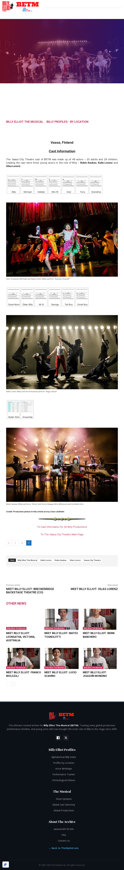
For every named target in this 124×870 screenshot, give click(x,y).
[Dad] (68, 181)
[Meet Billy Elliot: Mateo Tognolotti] (61, 619)
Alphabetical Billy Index (64, 757)
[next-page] (13, 684)
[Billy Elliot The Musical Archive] (62, 716)
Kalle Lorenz (46, 560)
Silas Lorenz (75, 560)
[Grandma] (95, 181)
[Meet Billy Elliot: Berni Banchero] (100, 619)
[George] (54, 294)
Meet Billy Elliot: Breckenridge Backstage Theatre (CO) (30, 590)
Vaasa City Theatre (92, 560)
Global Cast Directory (63, 804)
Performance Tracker (63, 774)
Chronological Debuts (63, 780)
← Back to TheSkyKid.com (64, 848)
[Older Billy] (27, 294)
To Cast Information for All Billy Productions (62, 526)
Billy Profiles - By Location (67, 121)
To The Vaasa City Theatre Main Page (62, 534)
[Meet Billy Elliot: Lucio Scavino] (61, 658)
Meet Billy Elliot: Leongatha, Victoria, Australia (20, 637)
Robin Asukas (61, 560)
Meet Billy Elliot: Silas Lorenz (94, 589)
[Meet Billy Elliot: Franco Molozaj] (23, 658)
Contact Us (64, 840)
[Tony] (82, 181)
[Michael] (27, 181)
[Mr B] (40, 294)
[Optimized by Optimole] (5, 864)
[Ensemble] (27, 406)
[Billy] (13, 181)
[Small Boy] (82, 294)
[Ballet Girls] (13, 406)
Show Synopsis (64, 798)
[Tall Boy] (68, 294)
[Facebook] (58, 738)
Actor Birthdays (63, 768)
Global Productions (64, 810)
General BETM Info (64, 829)
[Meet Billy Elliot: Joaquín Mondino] (100, 658)
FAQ (64, 834)
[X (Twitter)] (66, 738)
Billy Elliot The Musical (24, 121)
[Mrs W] (54, 181)
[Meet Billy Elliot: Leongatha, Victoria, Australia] (23, 619)
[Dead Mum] (13, 294)
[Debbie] (40, 181)
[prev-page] (8, 684)
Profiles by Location (63, 762)
